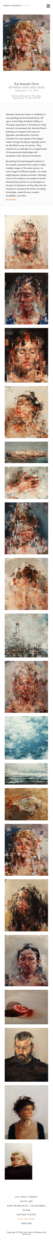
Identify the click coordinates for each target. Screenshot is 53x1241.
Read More (11, 200)
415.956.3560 (26, 1219)
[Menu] (48, 6)
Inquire (26, 1224)
